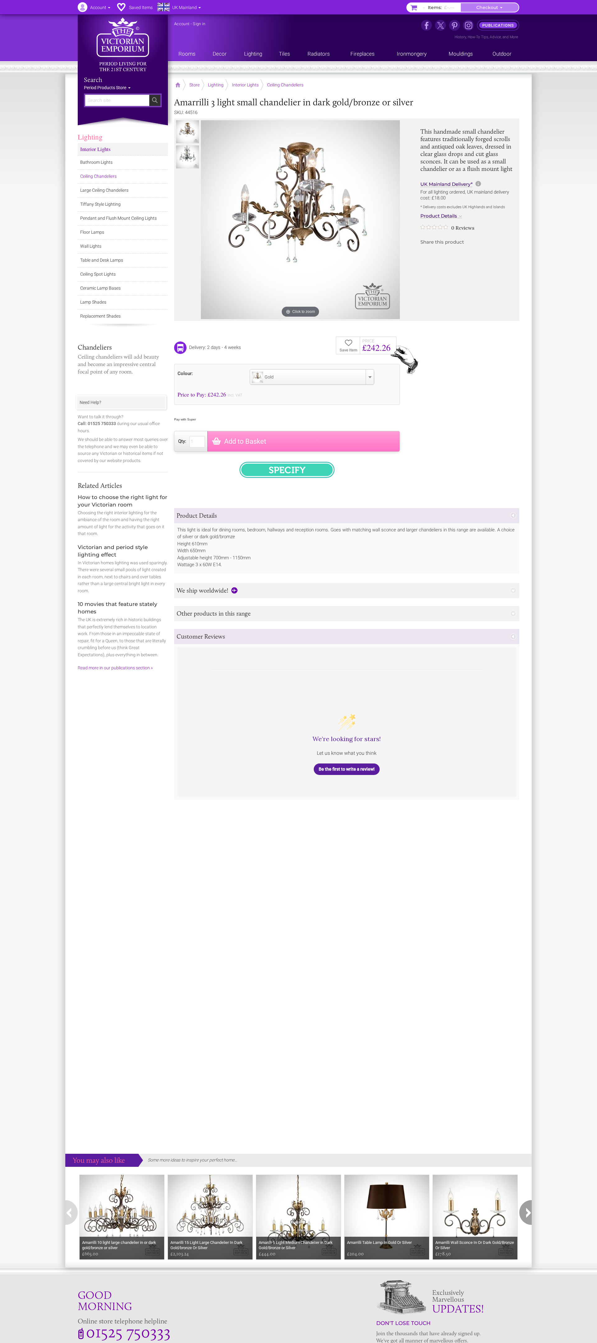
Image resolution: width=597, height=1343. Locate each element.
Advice (495, 37)
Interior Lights (95, 149)
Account (181, 23)
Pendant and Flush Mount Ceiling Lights (118, 218)
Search (93, 80)
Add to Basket (245, 441)
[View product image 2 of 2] (187, 156)
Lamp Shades (93, 302)
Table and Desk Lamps (101, 260)
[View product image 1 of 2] (187, 131)
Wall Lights (90, 246)
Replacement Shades (100, 316)
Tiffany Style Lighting (100, 204)
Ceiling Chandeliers (98, 176)
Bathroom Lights (96, 162)
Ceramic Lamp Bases (100, 288)
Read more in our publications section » (115, 667)
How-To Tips (478, 37)
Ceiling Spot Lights (98, 274)
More (514, 37)
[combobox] (312, 377)
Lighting (90, 136)
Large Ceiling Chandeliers (104, 190)
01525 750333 (128, 1331)
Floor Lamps (92, 232)
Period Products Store (105, 87)
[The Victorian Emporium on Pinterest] (454, 25)
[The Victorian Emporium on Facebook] (426, 25)
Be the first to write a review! (347, 769)
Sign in (199, 23)
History (460, 37)
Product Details (438, 216)
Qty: (182, 441)
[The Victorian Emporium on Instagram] (468, 25)
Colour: (185, 373)
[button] (346, 515)
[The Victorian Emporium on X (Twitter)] (440, 25)
